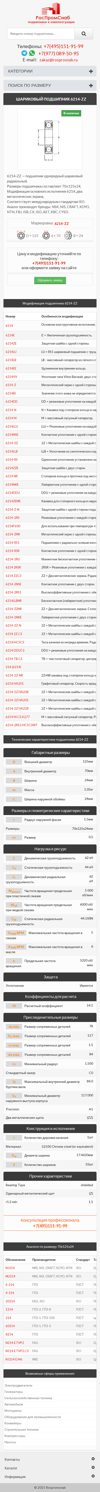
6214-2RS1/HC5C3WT (22, 725)
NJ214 (10, 1268)
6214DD (12, 401)
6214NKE (12, 484)
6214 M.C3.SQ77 (18, 717)
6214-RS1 (13, 542)
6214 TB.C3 (14, 659)
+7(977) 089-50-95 (58, 53)
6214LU (11, 352)
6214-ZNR (13, 534)
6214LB (11, 360)
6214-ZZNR (14, 609)
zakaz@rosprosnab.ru (59, 59)
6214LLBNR (14, 601)
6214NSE (12, 434)
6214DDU (13, 493)
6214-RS (12, 459)
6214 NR (12, 476)
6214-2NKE (14, 617)
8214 (9, 1334)
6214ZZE (12, 468)
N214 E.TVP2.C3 (17, 1351)
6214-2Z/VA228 (17, 708)
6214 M (11, 418)
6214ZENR (13, 501)
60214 (10, 1326)
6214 (9, 326)
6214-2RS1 (13, 592)
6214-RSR (13, 551)
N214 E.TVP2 (15, 1343)
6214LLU (12, 426)
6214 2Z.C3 (14, 634)
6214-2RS (13, 517)
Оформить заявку (50, 280)
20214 (10, 1301)
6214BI (11, 393)
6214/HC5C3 (15, 642)
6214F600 (13, 526)
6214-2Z (12, 443)
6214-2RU (13, 559)
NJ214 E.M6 (14, 1359)
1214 (9, 1309)
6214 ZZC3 (13, 576)
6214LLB (12, 451)
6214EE (11, 368)
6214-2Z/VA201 (17, 700)
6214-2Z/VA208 (17, 692)
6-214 (10, 1284)
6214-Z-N (12, 509)
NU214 (10, 1276)
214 (8, 1318)
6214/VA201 (15, 683)
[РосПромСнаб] (52, 12)
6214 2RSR (13, 567)
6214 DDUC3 (15, 650)
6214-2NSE (13, 584)
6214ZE (11, 343)
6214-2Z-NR (14, 675)
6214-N (11, 410)
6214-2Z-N (13, 625)
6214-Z (11, 385)
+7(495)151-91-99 (63, 46)
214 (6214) (13, 667)
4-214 (10, 1293)
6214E (10, 335)
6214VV (11, 377)
